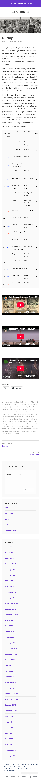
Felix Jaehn (33, 412)
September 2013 (11, 711)
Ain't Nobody (15, 402)
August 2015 (10, 620)
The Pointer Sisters (31, 429)
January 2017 (10, 598)
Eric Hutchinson (16, 409)
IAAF (9, 414)
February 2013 (10, 750)
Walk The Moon (24, 431)
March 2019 (9, 558)
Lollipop (4, 419)
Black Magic (27, 404)
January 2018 (10, 575)
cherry (35, 404)
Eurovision (9, 513)
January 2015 (10, 643)
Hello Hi (4, 414)
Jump (12, 417)
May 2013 (8, 733)
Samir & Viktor (28, 424)
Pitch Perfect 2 (7, 424)
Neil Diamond (28, 421)
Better (7, 508)
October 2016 (10, 609)
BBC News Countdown (9, 404)
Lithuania (25, 417)
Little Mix (32, 417)
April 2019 (9, 552)
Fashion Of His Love (22, 412)
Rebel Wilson (17, 424)
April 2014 (9, 671)
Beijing (20, 404)
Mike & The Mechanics (16, 419)
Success (15, 426)
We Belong (34, 431)
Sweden (4, 429)
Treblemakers (14, 431)
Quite (7, 519)
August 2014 (10, 660)
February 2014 (10, 682)
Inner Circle (15, 414)
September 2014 (11, 654)
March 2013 (9, 744)
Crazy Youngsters (8, 407)
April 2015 (9, 626)
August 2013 (10, 716)
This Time (5, 431)
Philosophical (10, 530)
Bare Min (35, 402)
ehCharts (20, 12)
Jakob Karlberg (25, 414)
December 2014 (11, 648)
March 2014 (9, 677)
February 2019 (10, 564)
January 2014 (10, 688)
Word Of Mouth (7, 434)
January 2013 (10, 756)
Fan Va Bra (12, 412)
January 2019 (10, 569)
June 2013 (9, 728)
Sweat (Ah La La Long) (26, 426)
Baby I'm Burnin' (26, 402)
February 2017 (10, 592)
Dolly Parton (19, 407)
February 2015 (10, 637)
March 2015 (9, 632)
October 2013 (10, 705)
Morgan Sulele (18, 421)
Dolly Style (28, 407)
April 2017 (9, 581)
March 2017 (9, 586)
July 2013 (8, 722)
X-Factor (16, 434)
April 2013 (9, 739)
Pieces (36, 421)
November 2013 (11, 699)
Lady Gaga (18, 417)
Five (6, 525)
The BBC (21, 429)
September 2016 (11, 615)
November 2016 (11, 603)
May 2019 (8, 547)
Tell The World (12, 429)
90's (8, 402)
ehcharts (18, 41)
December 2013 (11, 694)
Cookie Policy (11, 770)
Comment (28, 490)
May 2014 (8, 665)
